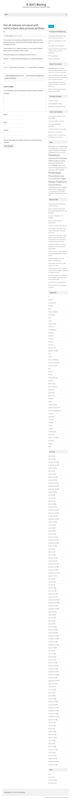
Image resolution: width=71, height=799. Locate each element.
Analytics (52, 146)
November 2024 (52, 486)
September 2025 (52, 465)
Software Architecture (54, 407)
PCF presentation (53, 55)
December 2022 (52, 540)
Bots (49, 308)
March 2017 (51, 734)
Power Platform (13, 67)
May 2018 (50, 692)
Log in (49, 774)
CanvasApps (63, 146)
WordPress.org (52, 783)
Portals (61, 170)
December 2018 (52, 671)
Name (6, 114)
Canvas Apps (51, 148)
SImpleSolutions (52, 189)
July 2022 (50, 549)
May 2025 (50, 471)
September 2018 (52, 680)
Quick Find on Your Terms (55, 132)
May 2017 (50, 728)
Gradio (50, 356)
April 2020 (51, 623)
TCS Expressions (52, 191)
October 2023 (52, 516)
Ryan (49, 82)
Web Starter (51, 434)
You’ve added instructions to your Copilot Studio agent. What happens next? (57, 230)
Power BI (51, 179)
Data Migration (52, 329)
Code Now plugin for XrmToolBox (57, 129)
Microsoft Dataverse (60, 167)
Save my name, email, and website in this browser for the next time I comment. (23, 141)
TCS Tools (61, 191)
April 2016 (51, 746)
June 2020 (51, 617)
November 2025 (52, 462)
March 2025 (51, 474)
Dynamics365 (53, 158)
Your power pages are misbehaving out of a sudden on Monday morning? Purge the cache (57, 277)
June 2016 (51, 740)
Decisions (50, 341)
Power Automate (53, 377)
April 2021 (51, 588)
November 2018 (52, 674)
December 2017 (52, 707)
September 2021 (52, 573)
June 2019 (51, 653)
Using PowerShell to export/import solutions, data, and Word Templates (57, 50)
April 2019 (51, 659)
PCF (57, 170)
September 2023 (52, 519)
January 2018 (51, 704)
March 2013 (51, 755)
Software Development (54, 410)
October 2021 (52, 570)
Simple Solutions (52, 404)
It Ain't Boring (36, 4)
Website (6, 130)
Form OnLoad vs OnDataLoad (35, 75)
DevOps (58, 152)
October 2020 (52, 605)
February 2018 (52, 701)
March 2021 (51, 591)
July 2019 (50, 650)
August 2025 (51, 468)
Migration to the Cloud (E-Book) (56, 106)
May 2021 (50, 584)
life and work (51, 167)
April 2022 (51, 555)
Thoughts (51, 193)
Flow (55, 165)
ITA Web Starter (61, 165)
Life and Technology (53, 359)
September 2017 (52, 716)
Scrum (64, 187)
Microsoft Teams (53, 365)
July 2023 (50, 525)
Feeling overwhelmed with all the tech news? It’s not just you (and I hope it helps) (57, 246)
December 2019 (52, 635)
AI (49, 146)
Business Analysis (53, 311)
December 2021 (52, 564)
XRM (49, 195)
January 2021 (51, 597)
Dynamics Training (53, 100)
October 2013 (52, 749)
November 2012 (52, 761)
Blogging (50, 305)
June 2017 (51, 725)
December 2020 (52, 599)
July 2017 (50, 722)
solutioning (59, 189)
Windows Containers (53, 437)
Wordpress (66, 797)
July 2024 (50, 495)
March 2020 (51, 626)
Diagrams (62, 152)
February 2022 (52, 558)
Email (5, 122)
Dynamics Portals (58, 161)
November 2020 (52, 602)
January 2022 (51, 561)
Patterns (53, 170)
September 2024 (52, 489)
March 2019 (51, 662)
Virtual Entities (58, 193)
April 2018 (51, 695)
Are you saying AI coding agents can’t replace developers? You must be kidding (57, 210)
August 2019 (51, 647)
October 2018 (52, 677)
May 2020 (50, 620)
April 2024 (51, 501)
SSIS (64, 189)
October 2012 (52, 764)
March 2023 (51, 534)
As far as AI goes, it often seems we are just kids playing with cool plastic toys (57, 253)
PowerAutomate (56, 176)
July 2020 (50, 614)
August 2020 (51, 611)
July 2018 (50, 686)
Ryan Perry (51, 89)
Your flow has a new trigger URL (56, 282)
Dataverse (57, 150)
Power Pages (60, 179)
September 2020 (52, 608)
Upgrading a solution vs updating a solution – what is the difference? (57, 84)
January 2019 (51, 668)
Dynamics (54, 155)
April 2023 (51, 531)
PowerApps (21, 67)
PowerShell (51, 187)
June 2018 (51, 689)
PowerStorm (58, 187)
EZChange (57, 163)
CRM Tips (51, 326)
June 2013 (51, 752)
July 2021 (50, 578)
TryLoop (50, 428)
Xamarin (64, 193)
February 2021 (52, 593)
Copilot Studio (63, 148)
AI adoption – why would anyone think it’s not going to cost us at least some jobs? (57, 70)
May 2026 (50, 456)
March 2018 (51, 698)
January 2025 (51, 480)
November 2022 (52, 543)
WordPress (51, 440)
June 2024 (51, 498)
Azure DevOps (52, 302)
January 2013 (51, 758)
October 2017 (52, 713)
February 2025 (52, 477)
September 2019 (52, 644)
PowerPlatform (54, 185)
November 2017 (52, 710)
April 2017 (51, 731)
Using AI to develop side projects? (57, 225)
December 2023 (52, 510)
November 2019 (52, 638)
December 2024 (52, 483)
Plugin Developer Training (55, 103)
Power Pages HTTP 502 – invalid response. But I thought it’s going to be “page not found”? (57, 270)
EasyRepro (51, 163)
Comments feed (52, 780)
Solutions (50, 413)
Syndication (51, 416)
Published (51, 398)
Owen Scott (51, 75)
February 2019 (52, 665)
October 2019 (52, 641)
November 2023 (52, 513)
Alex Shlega (9, 36)
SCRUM (50, 401)
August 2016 (51, 737)
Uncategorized (52, 431)
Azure (57, 146)
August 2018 (51, 683)
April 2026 (51, 459)
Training (50, 425)
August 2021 (51, 576)
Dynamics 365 (52, 347)
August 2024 (51, 492)
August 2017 (51, 719)
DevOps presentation (54, 58)
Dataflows (51, 150)
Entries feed (51, 777)
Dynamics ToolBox (53, 350)
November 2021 (52, 567)
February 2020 (52, 629)
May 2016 (50, 743)
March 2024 (51, 504)
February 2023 (52, 537)
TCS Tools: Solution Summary (56, 121)
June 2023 (51, 528)
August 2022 (51, 546)
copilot (57, 148)
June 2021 (51, 582)
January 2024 (51, 507)
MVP (49, 170)
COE (49, 317)
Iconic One (48, 797)
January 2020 (51, 632)
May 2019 (50, 656)
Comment (7, 93)
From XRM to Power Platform (56, 46)
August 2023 (51, 522)
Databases (51, 332)
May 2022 (50, 552)
